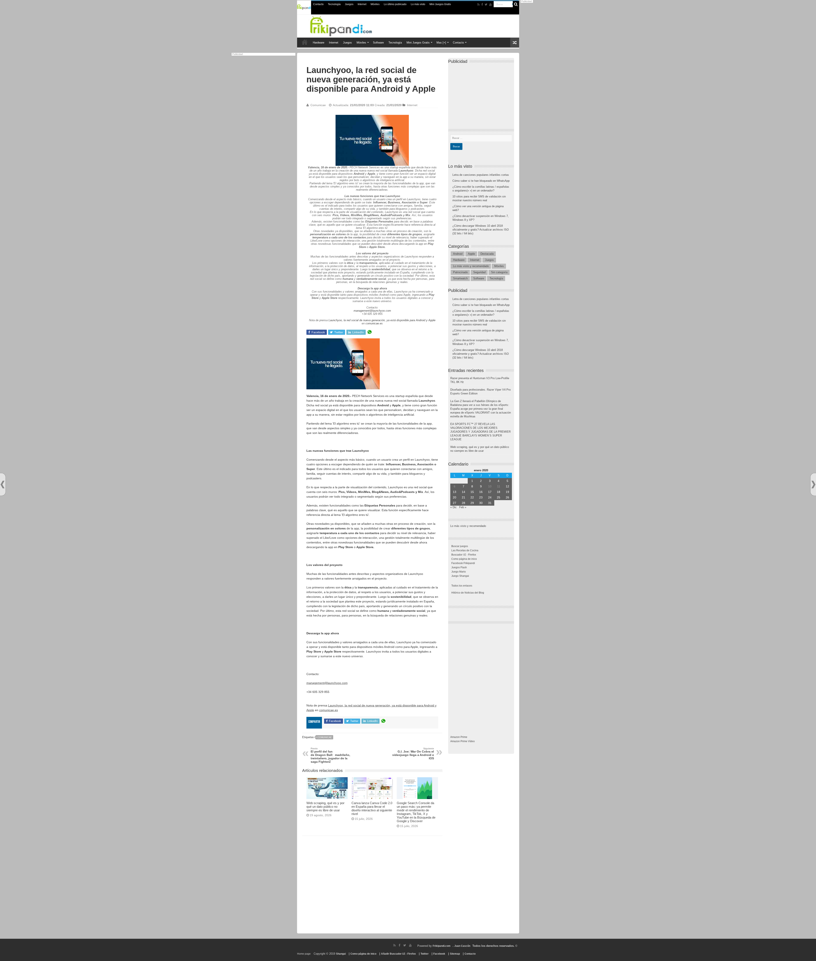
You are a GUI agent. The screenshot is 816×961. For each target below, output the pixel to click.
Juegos (349, 4)
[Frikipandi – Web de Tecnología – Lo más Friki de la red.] (346, 25)
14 (463, 492)
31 (490, 503)
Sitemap (455, 953)
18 (498, 492)
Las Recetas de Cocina (464, 550)
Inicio (304, 42)
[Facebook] (482, 4)
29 (472, 503)
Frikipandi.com (441, 945)
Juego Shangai (460, 575)
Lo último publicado (395, 4)
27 (454, 503)
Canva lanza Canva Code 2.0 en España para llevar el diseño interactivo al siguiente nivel (371, 808)
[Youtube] (490, 4)
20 (454, 497)
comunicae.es (374, 323)
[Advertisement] (372, 886)
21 (463, 497)
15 (472, 492)
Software (378, 42)
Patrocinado (460, 272)
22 (472, 497)
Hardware (318, 42)
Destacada (487, 253)
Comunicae (318, 105)
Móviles (375, 4)
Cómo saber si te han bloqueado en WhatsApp (481, 180)
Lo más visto (418, 4)
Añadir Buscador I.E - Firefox (398, 953)
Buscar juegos (459, 546)
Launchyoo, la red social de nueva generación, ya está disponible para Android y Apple (382, 320)
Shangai (341, 953)
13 (454, 492)
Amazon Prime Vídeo (462, 741)
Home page (304, 953)
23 (481, 497)
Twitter (425, 953)
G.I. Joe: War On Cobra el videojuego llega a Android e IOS (413, 753)
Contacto (318, 4)
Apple (471, 253)
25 (498, 497)
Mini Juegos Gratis (440, 4)
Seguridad (479, 272)
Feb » (462, 507)
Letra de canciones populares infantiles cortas (480, 174)
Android (457, 253)
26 (507, 497)
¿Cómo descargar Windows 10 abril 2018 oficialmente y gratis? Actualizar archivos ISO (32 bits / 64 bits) (480, 229)
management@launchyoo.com (372, 310)
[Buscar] (516, 4)
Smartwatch (460, 278)
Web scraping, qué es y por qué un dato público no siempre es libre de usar (325, 806)
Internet (362, 4)
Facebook (439, 953)
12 (507, 486)
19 (507, 492)
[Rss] (478, 4)
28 (463, 503)
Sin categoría (499, 272)
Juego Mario (458, 571)
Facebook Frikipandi (463, 563)
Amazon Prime (458, 737)
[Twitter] (486, 4)
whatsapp (369, 332)
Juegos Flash (459, 567)
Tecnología (334, 4)
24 (490, 497)
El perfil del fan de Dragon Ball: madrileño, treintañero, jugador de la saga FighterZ (330, 755)
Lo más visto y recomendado (471, 266)
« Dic (453, 507)
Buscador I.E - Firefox (463, 554)
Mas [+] (441, 42)
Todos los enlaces (461, 585)
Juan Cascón (462, 945)
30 (481, 503)
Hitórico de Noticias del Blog (467, 592)
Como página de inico (464, 558)
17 (490, 492)
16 (481, 492)
